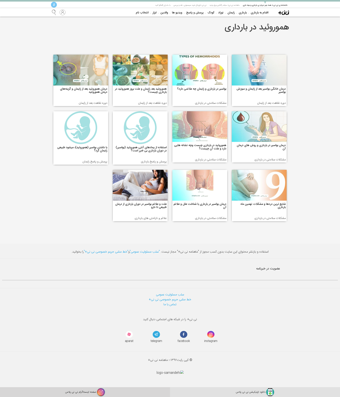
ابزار (154, 12)
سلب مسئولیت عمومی (170, 294)
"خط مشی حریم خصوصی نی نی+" (106, 252)
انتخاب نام (142, 12)
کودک (211, 12)
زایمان (231, 12)
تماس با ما (170, 304)
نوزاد (221, 12)
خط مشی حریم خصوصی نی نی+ (170, 299)
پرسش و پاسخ (195, 12)
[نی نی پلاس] (283, 12)
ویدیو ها (177, 12)
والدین (164, 12)
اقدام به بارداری (259, 12)
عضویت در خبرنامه (268, 268)
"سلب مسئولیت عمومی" (145, 252)
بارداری (243, 12)
